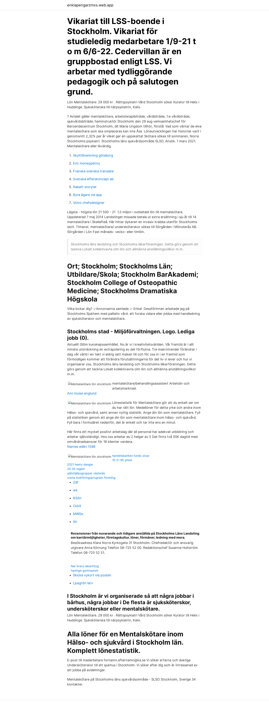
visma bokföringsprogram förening (91, 477)
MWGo (78, 514)
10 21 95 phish (122, 460)
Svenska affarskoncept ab (93, 179)
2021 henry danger (80, 464)
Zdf (75, 482)
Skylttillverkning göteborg (93, 155)
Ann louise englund (81, 393)
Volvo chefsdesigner (88, 203)
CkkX (77, 506)
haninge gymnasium (84, 570)
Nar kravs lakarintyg (85, 566)
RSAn (77, 498)
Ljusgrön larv (83, 583)
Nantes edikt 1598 (81, 447)
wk (75, 490)
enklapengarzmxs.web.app (90, 5)
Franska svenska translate (93, 171)
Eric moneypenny (86, 163)
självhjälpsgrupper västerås (86, 473)
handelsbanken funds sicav (131, 455)
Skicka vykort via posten (92, 575)
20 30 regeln (76, 469)
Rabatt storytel (84, 187)
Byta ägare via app (87, 195)
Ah (75, 522)
